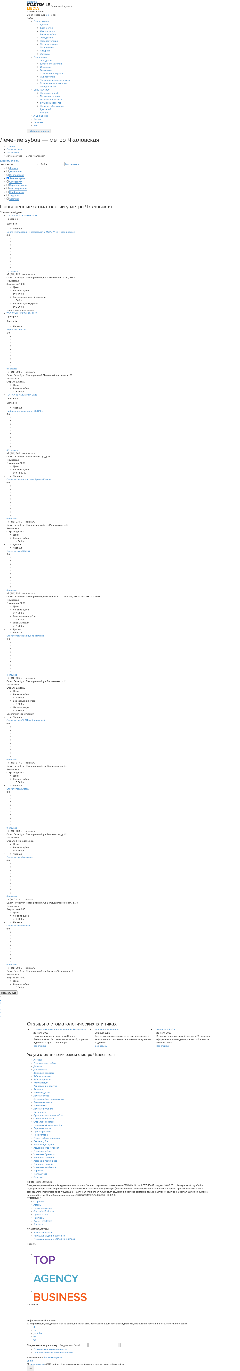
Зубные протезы (42, 1079)
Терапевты (46, 70)
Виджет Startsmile (42, 1221)
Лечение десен (41, 1092)
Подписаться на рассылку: (42, 1345)
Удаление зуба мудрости (46, 1147)
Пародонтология (49, 40)
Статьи (37, 118)
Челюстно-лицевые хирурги (55, 79)
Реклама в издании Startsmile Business (54, 1238)
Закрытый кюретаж (43, 1072)
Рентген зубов (40, 1141)
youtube (37, 1333)
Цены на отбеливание (52, 105)
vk (34, 1330)
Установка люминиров (45, 1160)
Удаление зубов (41, 1150)
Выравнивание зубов (44, 1063)
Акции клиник (40, 115)
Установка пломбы (43, 1164)
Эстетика (45, 53)
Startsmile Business (43, 1211)
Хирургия (45, 50)
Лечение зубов (48, 34)
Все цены (45, 112)
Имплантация (47, 31)
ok (34, 1336)
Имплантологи (48, 76)
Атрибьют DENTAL (166, 1029)
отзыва (12, 368)
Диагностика (46, 27)
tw (34, 1339)
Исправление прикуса (45, 1085)
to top (30, 1360)
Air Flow (37, 1059)
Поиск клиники (41, 21)
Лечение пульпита (43, 1108)
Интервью (38, 122)
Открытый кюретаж (43, 1121)
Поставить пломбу (50, 92)
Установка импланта (51, 99)
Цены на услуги (41, 89)
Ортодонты (46, 60)
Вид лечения (72, 164)
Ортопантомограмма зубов (48, 1115)
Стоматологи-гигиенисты (53, 83)
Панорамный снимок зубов (47, 1124)
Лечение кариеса (42, 1102)
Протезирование (49, 44)
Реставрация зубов (43, 1144)
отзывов (12, 270)
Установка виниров (43, 1157)
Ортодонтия (46, 37)
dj (34, 1326)
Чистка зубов (40, 1173)
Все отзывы (39, 1045)
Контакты (38, 1224)
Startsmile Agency (52, 1357)
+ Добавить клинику (38, 130)
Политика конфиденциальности (50, 1349)
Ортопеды (45, 66)
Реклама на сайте (43, 1232)
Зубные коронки (42, 1076)
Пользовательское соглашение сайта (53, 1352)
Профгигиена (47, 47)
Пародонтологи (48, 86)
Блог (35, 125)
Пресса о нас (40, 1214)
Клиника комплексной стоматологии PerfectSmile (59, 1029)
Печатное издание (43, 1207)
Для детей (45, 109)
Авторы (37, 1204)
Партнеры (38, 1217)
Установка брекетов (50, 102)
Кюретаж (38, 1089)
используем (37, 1363)
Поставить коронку (50, 96)
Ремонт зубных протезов (46, 1137)
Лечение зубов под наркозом (48, 1098)
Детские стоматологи (51, 63)
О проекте (38, 1201)
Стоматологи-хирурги (51, 73)
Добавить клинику (9, 160)
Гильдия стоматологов (107, 1029)
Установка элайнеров (44, 1167)
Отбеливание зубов (43, 1118)
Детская (44, 24)
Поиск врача (40, 57)
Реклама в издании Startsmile (49, 1235)
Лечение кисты (41, 1105)
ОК (30, 1368)
